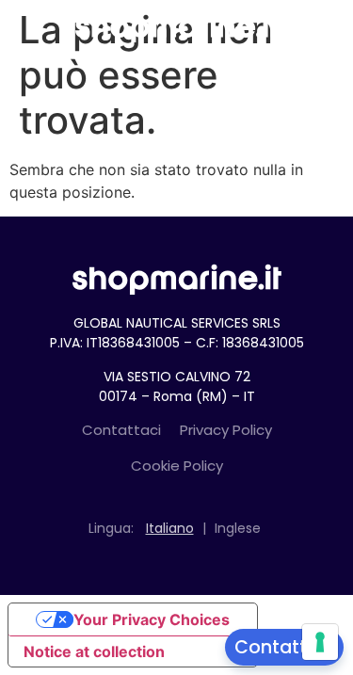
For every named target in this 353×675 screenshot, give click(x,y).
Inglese (238, 528)
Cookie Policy (177, 465)
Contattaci (121, 430)
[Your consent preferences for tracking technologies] (320, 642)
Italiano (170, 528)
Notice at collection (94, 651)
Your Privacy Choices (151, 619)
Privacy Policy (226, 430)
